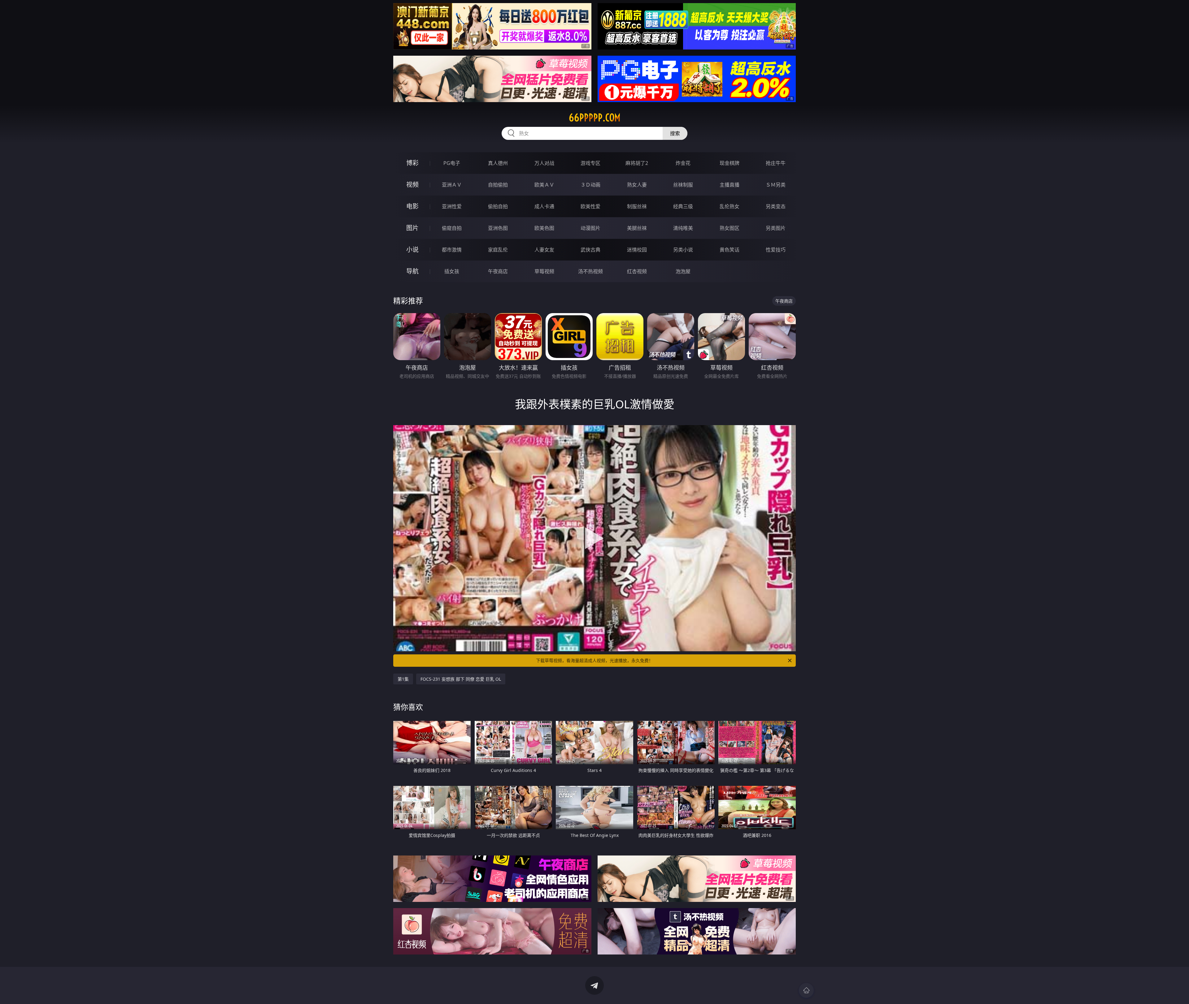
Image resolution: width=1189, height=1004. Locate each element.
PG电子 (451, 163)
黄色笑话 (729, 249)
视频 (412, 184)
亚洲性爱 (452, 206)
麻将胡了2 (636, 163)
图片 (412, 228)
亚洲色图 (498, 228)
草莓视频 (544, 271)
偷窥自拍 (452, 228)
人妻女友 (544, 249)
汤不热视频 (590, 271)
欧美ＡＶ (544, 184)
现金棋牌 (729, 163)
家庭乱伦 (498, 249)
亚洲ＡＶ (452, 184)
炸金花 (683, 163)
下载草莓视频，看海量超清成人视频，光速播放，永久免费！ (594, 660)
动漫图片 (590, 228)
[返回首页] (806, 990)
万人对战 (544, 163)
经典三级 (683, 206)
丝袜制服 (683, 184)
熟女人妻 (637, 184)
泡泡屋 (683, 271)
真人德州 (498, 163)
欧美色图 (544, 228)
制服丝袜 (637, 206)
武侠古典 (590, 249)
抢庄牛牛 (776, 163)
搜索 (675, 133)
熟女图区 (729, 228)
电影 (412, 206)
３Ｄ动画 (590, 184)
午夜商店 (498, 271)
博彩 (412, 163)
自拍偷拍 (498, 184)
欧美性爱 (590, 206)
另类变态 (776, 206)
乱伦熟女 (729, 206)
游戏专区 (590, 163)
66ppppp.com (595, 117)
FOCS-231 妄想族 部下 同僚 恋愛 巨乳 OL (460, 679)
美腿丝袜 (637, 228)
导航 (412, 271)
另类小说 (683, 249)
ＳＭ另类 (776, 184)
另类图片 (776, 228)
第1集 (403, 679)
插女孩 (451, 271)
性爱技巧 (776, 249)
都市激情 (452, 249)
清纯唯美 (683, 228)
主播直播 (729, 184)
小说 (412, 249)
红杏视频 (637, 271)
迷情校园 (637, 249)
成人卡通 (544, 206)
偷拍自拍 (498, 206)
